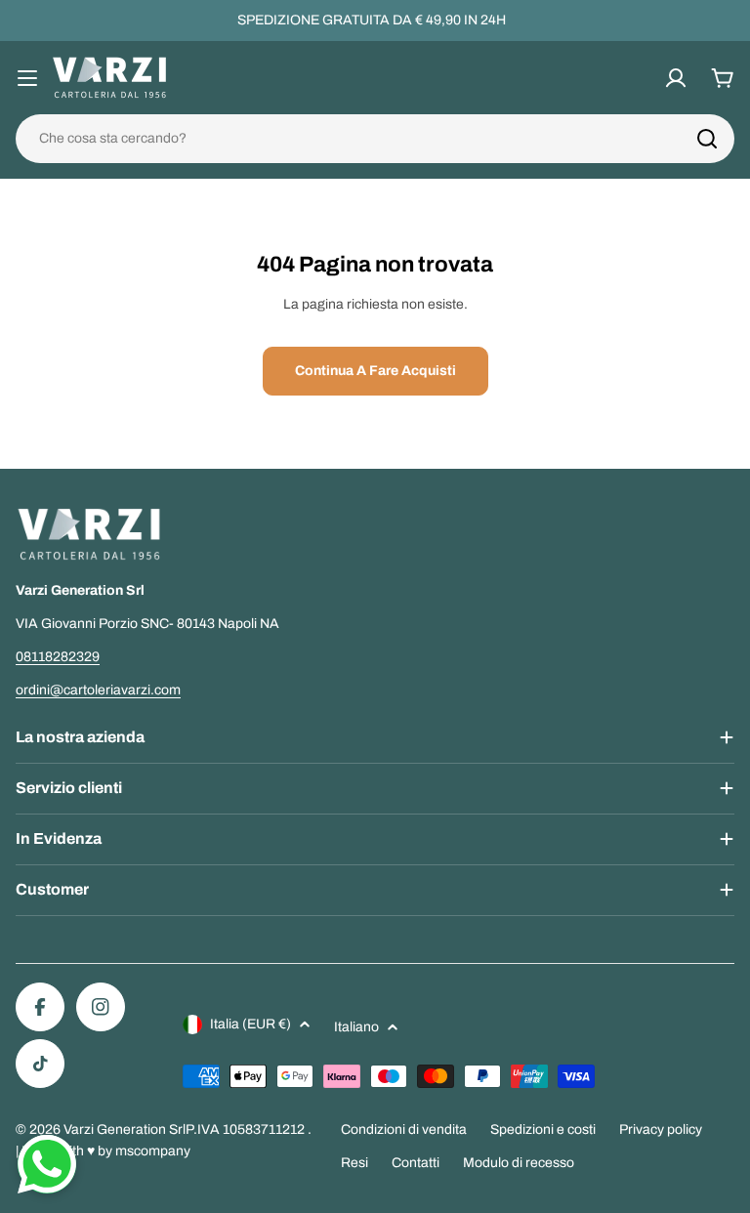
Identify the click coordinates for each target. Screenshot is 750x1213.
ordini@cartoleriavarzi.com (98, 690)
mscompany (152, 1151)
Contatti (415, 1162)
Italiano (356, 1027)
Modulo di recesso (518, 1162)
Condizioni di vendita (404, 1129)
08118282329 (58, 656)
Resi (354, 1162)
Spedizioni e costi (543, 1129)
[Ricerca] (707, 138)
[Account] (676, 78)
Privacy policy (660, 1129)
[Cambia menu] (27, 78)
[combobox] (375, 138)
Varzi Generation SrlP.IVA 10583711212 (185, 1129)
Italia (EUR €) (250, 1024)
